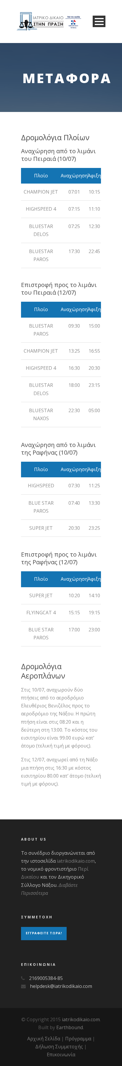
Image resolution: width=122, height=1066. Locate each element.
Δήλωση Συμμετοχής (59, 1046)
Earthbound (69, 1027)
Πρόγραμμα (78, 1038)
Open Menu (99, 21)
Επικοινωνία (61, 1054)
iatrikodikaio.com (76, 861)
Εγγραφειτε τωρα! (44, 933)
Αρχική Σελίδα (43, 1038)
